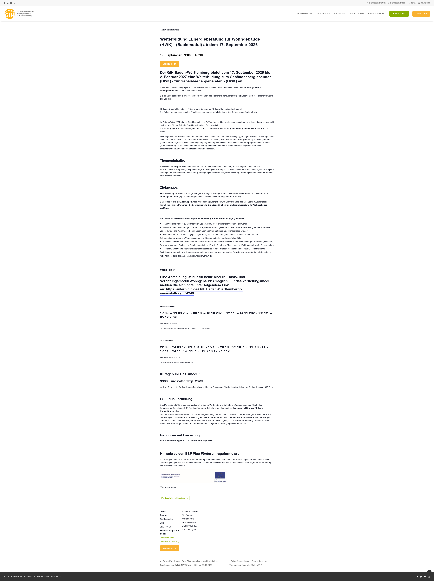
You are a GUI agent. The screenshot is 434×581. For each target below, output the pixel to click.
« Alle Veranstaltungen (169, 29)
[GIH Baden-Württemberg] (19, 13)
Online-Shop (425, 3)
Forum (413, 3)
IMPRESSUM (28, 577)
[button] (4, 3)
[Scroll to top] (429, 572)
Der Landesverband (305, 14)
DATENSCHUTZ (39, 577)
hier (244, 423)
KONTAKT (19, 577)
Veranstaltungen (357, 14)
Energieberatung (324, 14)
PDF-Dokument (169, 487)
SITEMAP (57, 577)
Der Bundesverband (376, 14)
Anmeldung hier (169, 64)
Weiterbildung (340, 14)
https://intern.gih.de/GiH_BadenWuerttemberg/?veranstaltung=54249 (201, 290)
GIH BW (12, 577)
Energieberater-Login (398, 3)
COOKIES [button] (49, 577)
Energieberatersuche (377, 3)
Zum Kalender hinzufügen (175, 498)
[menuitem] (376, 3)
